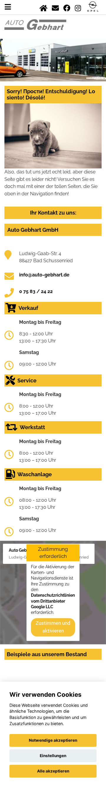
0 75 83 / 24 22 (36, 291)
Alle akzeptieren (53, 771)
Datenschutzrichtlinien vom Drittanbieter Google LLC (53, 601)
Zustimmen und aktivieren (53, 627)
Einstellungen (53, 755)
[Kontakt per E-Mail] (55, 7)
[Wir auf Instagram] (78, 7)
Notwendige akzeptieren (53, 740)
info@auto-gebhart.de (44, 275)
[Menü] (8, 7)
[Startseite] (43, 7)
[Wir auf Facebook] (66, 7)
